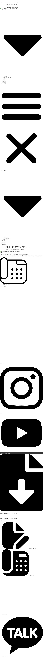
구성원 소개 (4, 79)
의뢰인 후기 (4, 82)
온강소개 (6, 76)
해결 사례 (4, 81)
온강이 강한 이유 (7, 77)
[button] (21, 127)
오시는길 (6, 78)
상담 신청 (4, 83)
